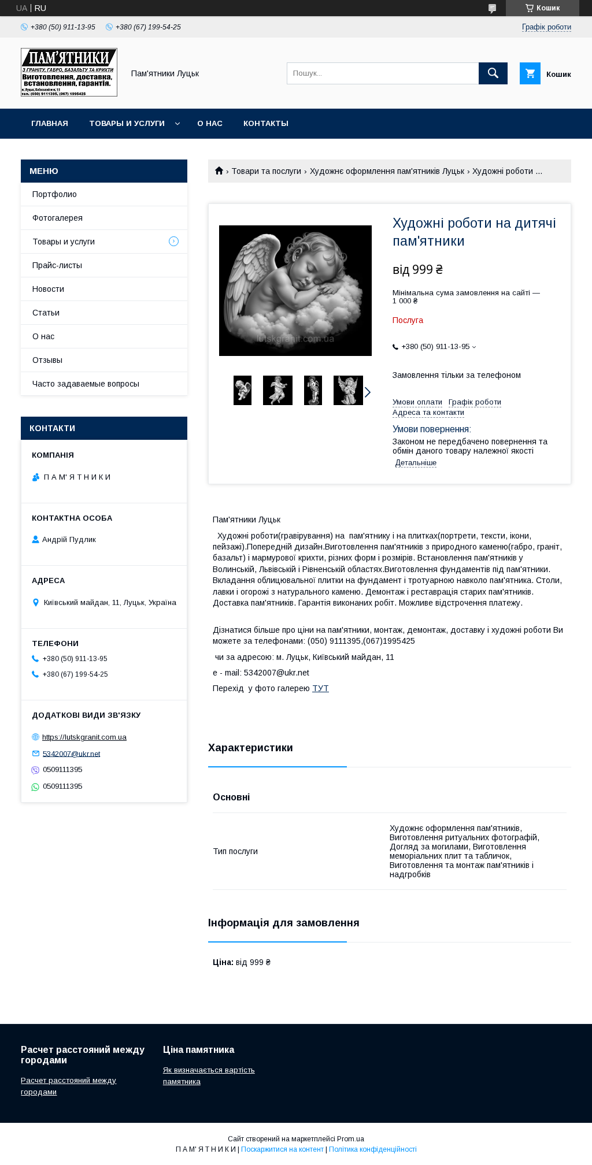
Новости (48, 289)
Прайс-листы (57, 265)
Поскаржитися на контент (282, 1149)
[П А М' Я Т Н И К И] (69, 93)
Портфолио (54, 194)
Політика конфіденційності (373, 1149)
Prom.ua (350, 1139)
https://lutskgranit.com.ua (84, 737)
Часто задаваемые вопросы (85, 383)
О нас (210, 123)
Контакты (265, 123)
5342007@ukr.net (71, 753)
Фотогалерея (57, 217)
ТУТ (320, 688)
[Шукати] (493, 73)
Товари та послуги (266, 171)
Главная (49, 123)
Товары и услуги (127, 123)
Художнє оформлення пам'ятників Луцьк (387, 171)
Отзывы (47, 360)
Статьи (46, 312)
